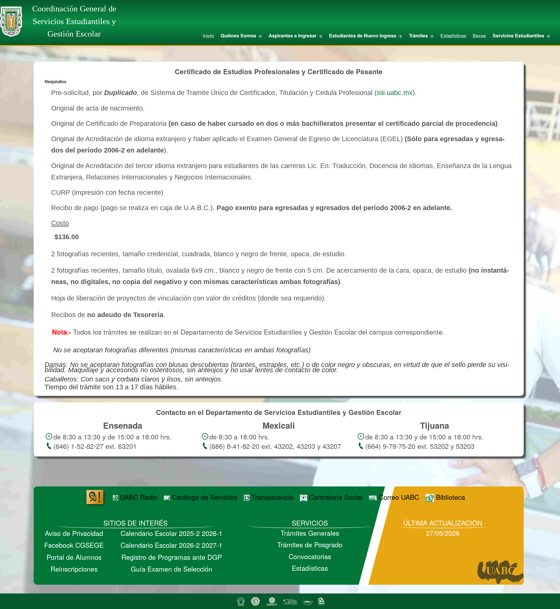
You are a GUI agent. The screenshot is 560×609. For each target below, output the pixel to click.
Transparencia (272, 497)
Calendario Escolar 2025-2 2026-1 (171, 533)
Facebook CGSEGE (74, 545)
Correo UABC (398, 497)
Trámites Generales (310, 533)
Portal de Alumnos (74, 557)
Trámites (419, 35)
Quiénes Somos (238, 35)
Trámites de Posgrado (309, 544)
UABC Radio (138, 497)
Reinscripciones (74, 569)
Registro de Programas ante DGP (171, 557)
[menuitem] (208, 36)
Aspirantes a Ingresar (293, 35)
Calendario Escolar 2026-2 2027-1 (171, 545)
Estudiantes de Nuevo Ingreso (363, 35)
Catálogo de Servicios (203, 497)
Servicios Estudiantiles (519, 35)
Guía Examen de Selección (171, 569)
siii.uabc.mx (395, 93)
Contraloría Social (334, 497)
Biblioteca (449, 497)
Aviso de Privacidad (74, 533)
